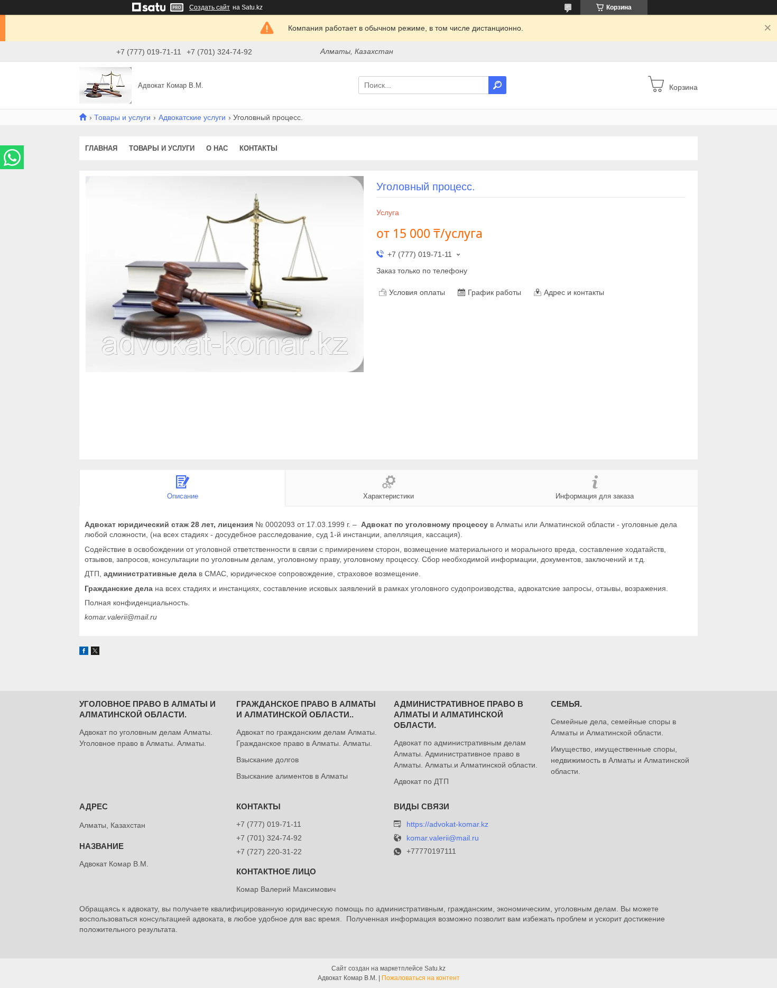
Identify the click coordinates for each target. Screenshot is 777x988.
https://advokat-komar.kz (447, 824)
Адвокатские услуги (192, 117)
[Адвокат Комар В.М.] (105, 84)
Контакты (258, 148)
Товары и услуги (122, 117)
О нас (217, 148)
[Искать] (497, 85)
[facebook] (83, 652)
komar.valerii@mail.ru (442, 838)
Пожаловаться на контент (421, 978)
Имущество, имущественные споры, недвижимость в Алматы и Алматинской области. (620, 760)
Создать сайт (209, 7)
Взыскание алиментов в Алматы (292, 776)
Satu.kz (435, 968)
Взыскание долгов (267, 759)
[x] (95, 652)
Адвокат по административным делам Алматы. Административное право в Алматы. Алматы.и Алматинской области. (466, 753)
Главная (101, 148)
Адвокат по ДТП (421, 781)
